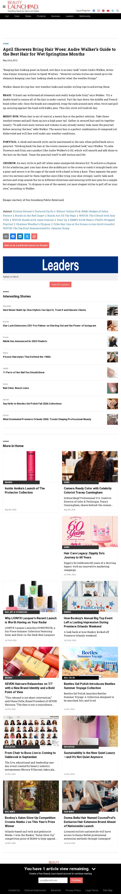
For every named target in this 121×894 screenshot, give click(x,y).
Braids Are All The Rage (61, 215)
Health (5, 369)
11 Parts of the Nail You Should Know (24, 372)
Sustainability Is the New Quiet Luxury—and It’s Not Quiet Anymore (89, 755)
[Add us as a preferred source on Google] (34, 236)
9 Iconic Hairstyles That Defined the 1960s (27, 356)
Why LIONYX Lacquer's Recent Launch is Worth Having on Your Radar (31, 620)
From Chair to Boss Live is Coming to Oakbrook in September (30, 755)
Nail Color (69, 678)
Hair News (69, 812)
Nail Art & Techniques (16, 612)
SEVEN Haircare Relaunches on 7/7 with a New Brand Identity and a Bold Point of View (30, 688)
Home (6, 44)
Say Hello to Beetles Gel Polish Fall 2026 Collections (32, 403)
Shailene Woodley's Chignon (33, 224)
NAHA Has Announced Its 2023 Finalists (25, 341)
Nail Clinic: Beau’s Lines (16, 388)
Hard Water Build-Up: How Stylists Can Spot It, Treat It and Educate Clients (44, 310)
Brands (6, 322)
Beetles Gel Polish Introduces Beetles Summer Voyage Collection (89, 686)
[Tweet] (27, 236)
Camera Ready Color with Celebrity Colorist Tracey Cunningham (88, 490)
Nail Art (6, 400)
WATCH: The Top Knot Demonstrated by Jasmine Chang (36, 228)
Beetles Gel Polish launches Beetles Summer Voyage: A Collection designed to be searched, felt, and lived (89, 697)
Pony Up (62, 219)
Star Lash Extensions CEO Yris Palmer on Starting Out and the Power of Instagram (49, 325)
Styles (5, 353)
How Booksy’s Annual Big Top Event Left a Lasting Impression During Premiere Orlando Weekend (88, 622)
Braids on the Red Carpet (29, 215)
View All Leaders (60, 284)
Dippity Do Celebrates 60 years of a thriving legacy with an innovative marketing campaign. (90, 566)
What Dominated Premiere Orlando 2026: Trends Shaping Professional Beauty (47, 419)
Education (7, 306)
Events (6, 337)
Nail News (10, 812)
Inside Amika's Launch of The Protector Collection (25, 490)
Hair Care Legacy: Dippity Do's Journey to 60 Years (84, 555)
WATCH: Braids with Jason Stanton (33, 219)
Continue (76, 880)
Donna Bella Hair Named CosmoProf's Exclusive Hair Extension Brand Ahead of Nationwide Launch (90, 822)
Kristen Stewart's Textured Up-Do (33, 211)
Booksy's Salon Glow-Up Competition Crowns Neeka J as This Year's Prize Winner (30, 822)
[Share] (13, 236)
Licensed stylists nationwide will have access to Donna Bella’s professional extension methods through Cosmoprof (87, 835)
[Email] (6, 236)
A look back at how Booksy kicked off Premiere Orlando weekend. (86, 633)
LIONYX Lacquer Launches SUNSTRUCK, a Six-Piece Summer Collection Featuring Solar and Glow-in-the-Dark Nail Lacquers (30, 631)
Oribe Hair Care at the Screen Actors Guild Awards (83, 224)
